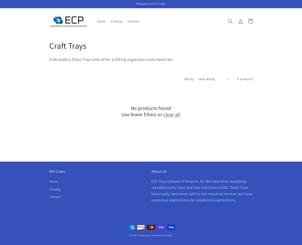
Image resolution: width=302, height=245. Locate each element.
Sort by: (189, 79)
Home (53, 181)
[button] (230, 21)
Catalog (55, 189)
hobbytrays (144, 235)
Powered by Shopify (162, 235)
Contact (55, 197)
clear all (171, 114)
